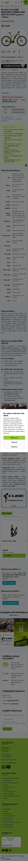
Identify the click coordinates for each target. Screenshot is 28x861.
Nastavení (14, 442)
